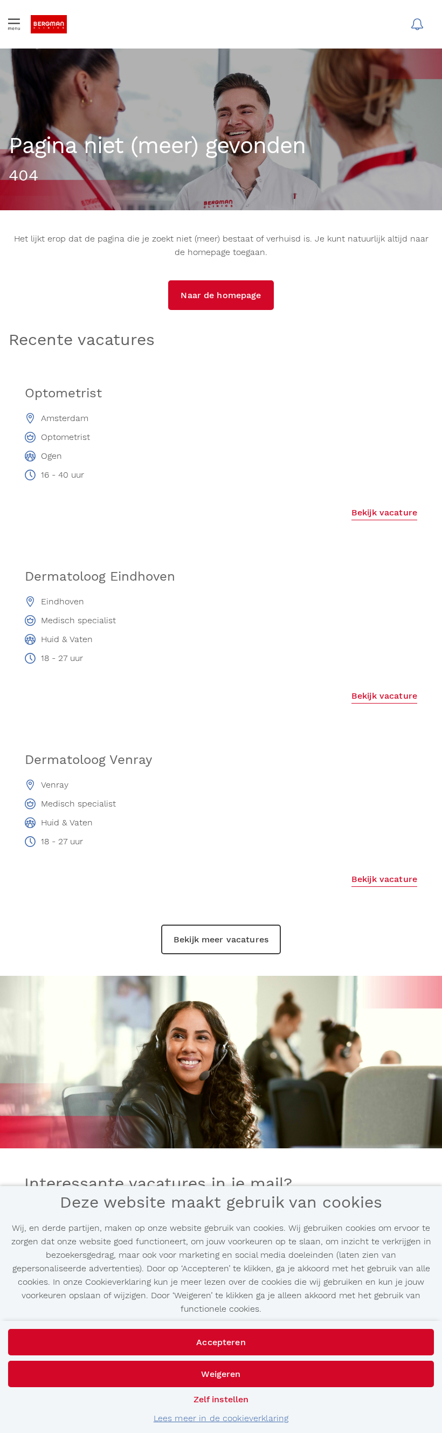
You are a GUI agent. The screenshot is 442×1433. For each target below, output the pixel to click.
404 (23, 175)
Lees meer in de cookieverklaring (221, 1418)
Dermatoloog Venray (88, 759)
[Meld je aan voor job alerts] (417, 24)
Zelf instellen (221, 1399)
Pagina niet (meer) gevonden (157, 147)
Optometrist (63, 393)
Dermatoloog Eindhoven (100, 576)
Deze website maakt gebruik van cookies (221, 1202)
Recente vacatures (82, 340)
